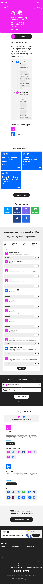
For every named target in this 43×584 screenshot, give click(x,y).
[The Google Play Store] (25, 571)
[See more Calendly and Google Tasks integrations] (32, 497)
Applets (2, 552)
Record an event (24, 92)
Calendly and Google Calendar (17, 563)
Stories (2, 550)
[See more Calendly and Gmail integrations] (32, 492)
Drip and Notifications (15, 548)
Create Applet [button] (21, 396)
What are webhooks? (31, 559)
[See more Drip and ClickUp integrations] (32, 452)
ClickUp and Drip (14, 552)
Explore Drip (10, 443)
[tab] (6, 244)
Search (2, 561)
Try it (36, 257)
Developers (9, 575)
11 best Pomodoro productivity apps (34, 561)
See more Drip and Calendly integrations (21, 419)
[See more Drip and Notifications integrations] (11, 452)
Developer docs (4, 565)
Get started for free (21, 519)
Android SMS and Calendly (16, 567)
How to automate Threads (32, 563)
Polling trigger (12, 271)
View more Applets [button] (21, 195)
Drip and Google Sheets (15, 550)
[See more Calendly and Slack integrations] (11, 497)
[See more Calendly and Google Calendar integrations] (21, 497)
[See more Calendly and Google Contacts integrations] (21, 492)
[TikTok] (28, 579)
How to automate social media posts (34, 565)
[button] (41, 3)
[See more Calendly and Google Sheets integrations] (11, 492)
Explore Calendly (11, 483)
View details (7, 257)
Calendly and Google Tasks (16, 565)
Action (11, 262)
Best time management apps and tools (34, 552)
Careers (14, 575)
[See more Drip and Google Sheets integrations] (21, 452)
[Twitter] (25, 579)
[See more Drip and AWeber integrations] (11, 457)
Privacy (30, 575)
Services (3, 548)
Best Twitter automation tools (32, 550)
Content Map (3, 559)
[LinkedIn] (16, 579)
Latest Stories (30, 546)
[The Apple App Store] (17, 571)
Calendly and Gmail (15, 559)
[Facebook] (13, 579)
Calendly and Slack (15, 561)
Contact (26, 575)
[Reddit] (31, 579)
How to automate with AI (31, 548)
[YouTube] (22, 579)
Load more (21, 368)
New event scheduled (25, 61)
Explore (3, 546)
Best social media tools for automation (34, 567)
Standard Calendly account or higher (19, 478)
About (34, 575)
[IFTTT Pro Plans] (17, 30)
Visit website (8, 440)
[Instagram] (19, 579)
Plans (2, 563)
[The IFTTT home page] (4, 3)
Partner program (20, 575)
